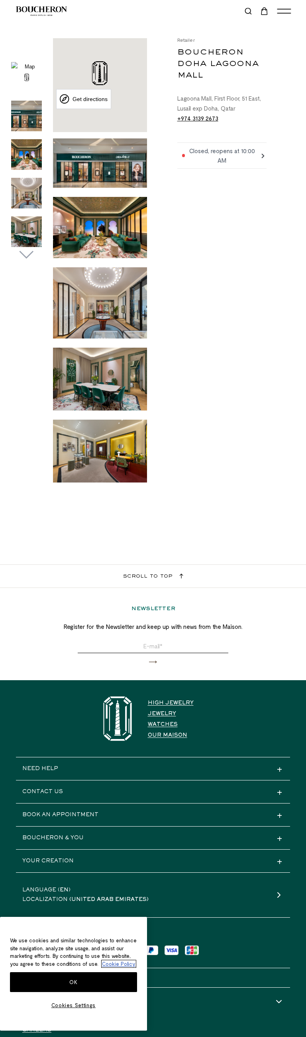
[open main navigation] (284, 11)
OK (73, 982)
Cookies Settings (73, 1005)
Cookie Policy (118, 964)
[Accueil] (117, 718)
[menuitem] (265, 11)
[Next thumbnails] (26, 255)
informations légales (61, 1002)
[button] (153, 662)
